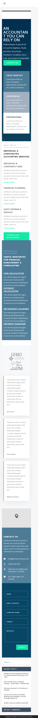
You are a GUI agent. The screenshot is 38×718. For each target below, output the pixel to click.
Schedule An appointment (13, 236)
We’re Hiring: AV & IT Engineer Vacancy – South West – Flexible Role (16, 682)
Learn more (9, 182)
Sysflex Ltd (16, 716)
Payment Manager (15, 324)
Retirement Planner (16, 309)
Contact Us (12, 63)
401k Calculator (14, 273)
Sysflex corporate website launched (16, 703)
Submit (22, 647)
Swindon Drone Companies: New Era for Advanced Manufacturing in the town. (16, 675)
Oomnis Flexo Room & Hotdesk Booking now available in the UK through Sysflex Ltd (15, 696)
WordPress (29, 716)
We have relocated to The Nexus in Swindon (16, 689)
